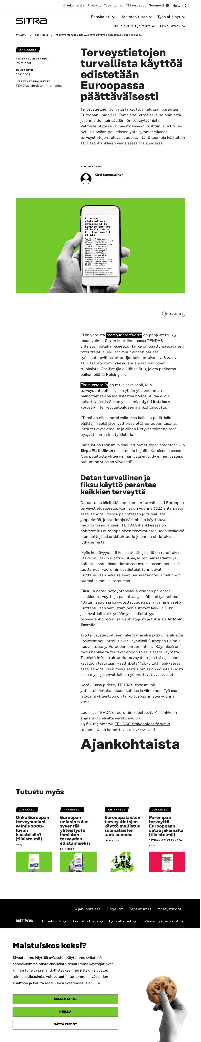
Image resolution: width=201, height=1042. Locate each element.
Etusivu (21, 35)
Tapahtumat (113, 5)
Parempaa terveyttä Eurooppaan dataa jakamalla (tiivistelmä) (166, 826)
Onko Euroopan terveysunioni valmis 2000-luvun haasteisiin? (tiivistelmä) (32, 828)
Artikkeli (41, 35)
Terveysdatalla (94, 385)
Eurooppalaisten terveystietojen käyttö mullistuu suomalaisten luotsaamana (122, 826)
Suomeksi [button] (156, 5)
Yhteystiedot (136, 5)
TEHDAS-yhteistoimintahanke (39, 85)
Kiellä (65, 1011)
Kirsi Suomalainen (109, 175)
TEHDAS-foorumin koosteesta (125, 713)
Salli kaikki (65, 999)
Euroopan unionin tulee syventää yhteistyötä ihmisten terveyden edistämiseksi (75, 831)
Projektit (94, 5)
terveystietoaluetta (124, 335)
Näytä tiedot (65, 1024)
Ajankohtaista (73, 5)
